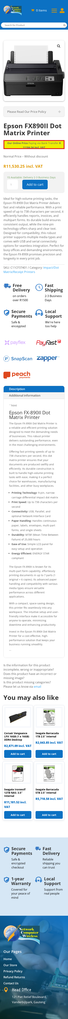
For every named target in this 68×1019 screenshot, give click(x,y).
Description (17, 389)
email (37, 687)
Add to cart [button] (18, 754)
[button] (58, 46)
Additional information (24, 395)
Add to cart (35, 184)
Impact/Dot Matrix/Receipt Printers (31, 270)
